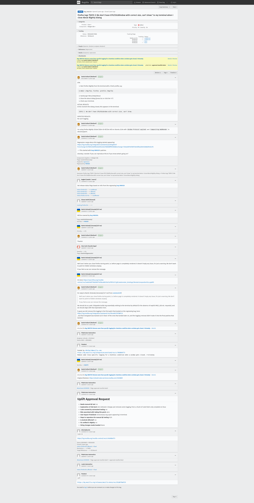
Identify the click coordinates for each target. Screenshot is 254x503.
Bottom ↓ (158, 72)
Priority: (134, 27)
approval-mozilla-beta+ (159, 65)
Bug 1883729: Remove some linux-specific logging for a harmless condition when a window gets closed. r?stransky (110, 58)
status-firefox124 (82, 191)
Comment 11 (84, 346)
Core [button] (89, 24)
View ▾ (175, 7)
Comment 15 (84, 475)
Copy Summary (163, 7)
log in (86, 487)
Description (84, 78)
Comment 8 (84, 276)
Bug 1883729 (88, 12)
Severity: (142, 27)
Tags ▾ (165, 72)
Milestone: (83, 36)
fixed (145, 41)
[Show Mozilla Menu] (78, 2)
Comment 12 (84, 371)
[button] (173, 2)
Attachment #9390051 (83, 388)
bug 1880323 (121, 185)
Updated (83, 170)
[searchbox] (111, 2)
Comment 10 (84, 324)
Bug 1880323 (95, 150)
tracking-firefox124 (82, 205)
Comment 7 (84, 259)
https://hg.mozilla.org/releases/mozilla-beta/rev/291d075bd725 (101, 482)
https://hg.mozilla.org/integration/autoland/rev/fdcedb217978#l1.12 (100, 313)
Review (175, 58)
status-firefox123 (82, 189)
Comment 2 (84, 138)
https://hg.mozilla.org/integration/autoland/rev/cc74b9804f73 (101, 352)
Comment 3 (84, 181)
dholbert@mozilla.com (93, 350)
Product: (84, 24)
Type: (135, 25)
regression (86, 162)
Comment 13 (84, 394)
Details (170, 58)
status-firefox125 (82, 193)
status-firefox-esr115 (83, 195)
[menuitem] (137, 2)
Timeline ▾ (173, 72)
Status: (85, 34)
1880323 (87, 163)
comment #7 (117, 293)
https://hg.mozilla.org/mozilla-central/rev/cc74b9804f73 (96, 438)
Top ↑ (175, 496)
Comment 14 (84, 432)
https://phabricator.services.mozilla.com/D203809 (106, 378)
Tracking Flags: (131, 34)
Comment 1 (84, 125)
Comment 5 (84, 237)
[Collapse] (175, 77)
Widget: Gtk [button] (91, 26)
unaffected (147, 38)
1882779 (86, 365)
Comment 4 (84, 211)
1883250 (86, 221)
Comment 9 (84, 289)
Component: (83, 26)
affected (93, 191)
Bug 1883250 (94, 215)
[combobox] (111, 2)
